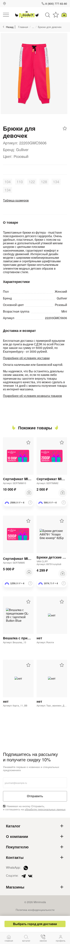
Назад (9, 26)
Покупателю (17, 847)
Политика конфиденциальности (35, 910)
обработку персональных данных (45, 809)
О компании (17, 836)
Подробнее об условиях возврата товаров (32, 396)
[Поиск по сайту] (48, 14)
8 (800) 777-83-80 (56, 3)
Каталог (13, 826)
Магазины (15, 887)
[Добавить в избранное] (65, 128)
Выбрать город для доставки (35, 924)
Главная (23, 26)
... (33, 26)
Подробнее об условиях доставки (26, 358)
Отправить (35, 796)
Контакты (15, 857)
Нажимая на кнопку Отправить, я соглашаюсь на (34, 808)
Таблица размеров (16, 200)
